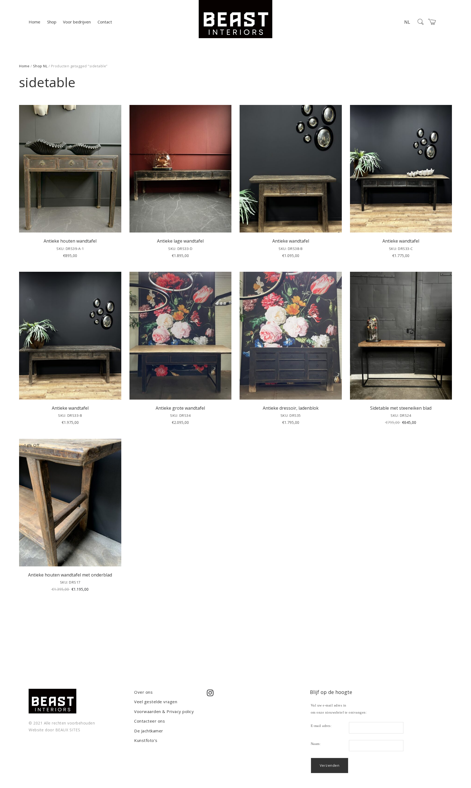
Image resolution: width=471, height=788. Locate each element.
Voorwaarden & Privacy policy (164, 711)
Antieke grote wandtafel (180, 408)
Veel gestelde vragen (155, 701)
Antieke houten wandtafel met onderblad (70, 575)
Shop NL (40, 66)
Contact (105, 22)
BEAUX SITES (67, 729)
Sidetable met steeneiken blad (400, 408)
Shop (51, 22)
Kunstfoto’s (146, 740)
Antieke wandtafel (290, 241)
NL (407, 22)
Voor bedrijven (77, 22)
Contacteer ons (149, 721)
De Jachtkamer (148, 730)
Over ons (143, 692)
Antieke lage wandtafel (180, 241)
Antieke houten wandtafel (70, 241)
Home (34, 22)
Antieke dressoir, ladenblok (291, 408)
